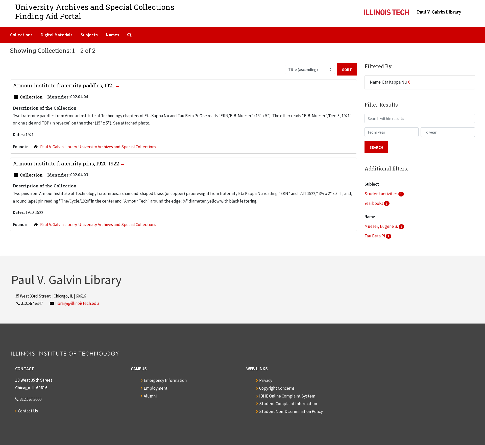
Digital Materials (56, 35)
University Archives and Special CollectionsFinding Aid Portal (94, 11)
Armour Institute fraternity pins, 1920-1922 (66, 163)
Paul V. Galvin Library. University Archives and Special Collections (98, 147)
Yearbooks (374, 203)
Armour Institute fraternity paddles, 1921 (64, 85)
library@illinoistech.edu (77, 303)
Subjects (89, 35)
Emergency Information (165, 380)
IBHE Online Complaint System (287, 396)
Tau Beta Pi (375, 236)
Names (112, 35)
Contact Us (28, 411)
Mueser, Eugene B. (382, 226)
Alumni (150, 396)
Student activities (381, 193)
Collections (21, 35)
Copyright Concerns (277, 388)
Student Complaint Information (288, 403)
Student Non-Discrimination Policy (291, 411)
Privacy (265, 380)
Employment (155, 388)
